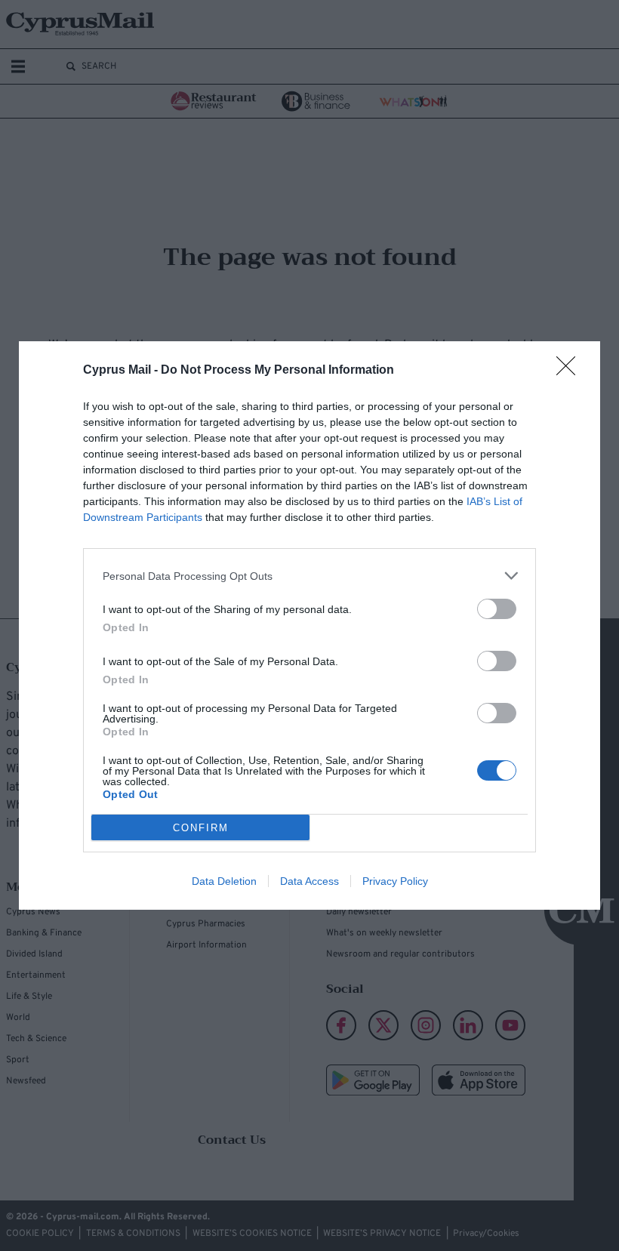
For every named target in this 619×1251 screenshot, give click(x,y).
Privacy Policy (395, 881)
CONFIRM (201, 827)
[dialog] (309, 625)
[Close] (570, 370)
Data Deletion (224, 881)
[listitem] (309, 576)
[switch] (496, 609)
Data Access (309, 881)
